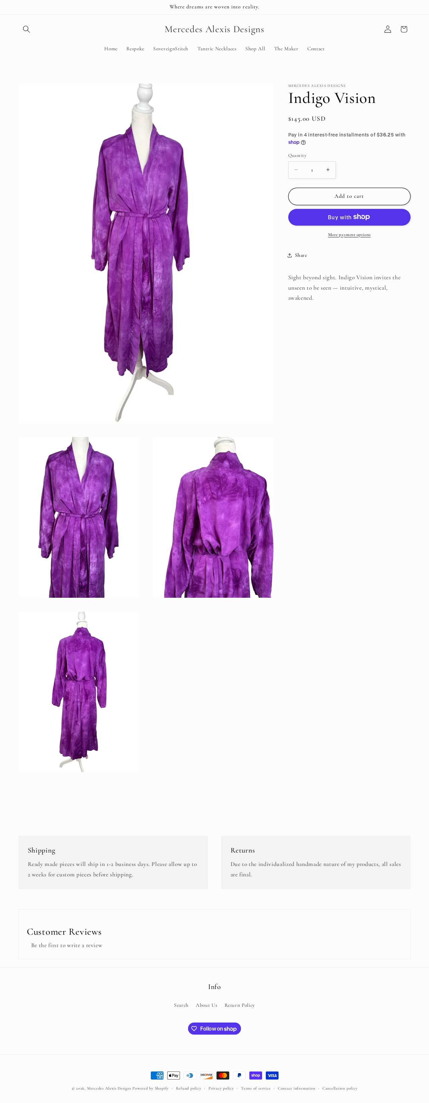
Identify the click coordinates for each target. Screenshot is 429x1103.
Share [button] (301, 255)
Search (181, 1005)
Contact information (296, 1088)
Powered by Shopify (150, 1088)
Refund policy (188, 1088)
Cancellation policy (340, 1088)
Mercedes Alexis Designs (109, 1088)
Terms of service (255, 1088)
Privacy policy (221, 1088)
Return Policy (240, 1005)
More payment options (349, 234)
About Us (206, 1005)
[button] (26, 29)
